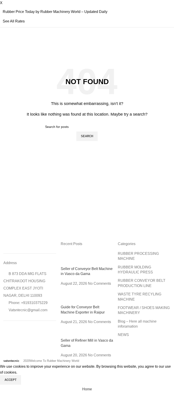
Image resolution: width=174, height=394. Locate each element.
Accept (11, 380)
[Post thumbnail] (87, 258)
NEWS (123, 335)
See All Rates (14, 21)
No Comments (99, 283)
